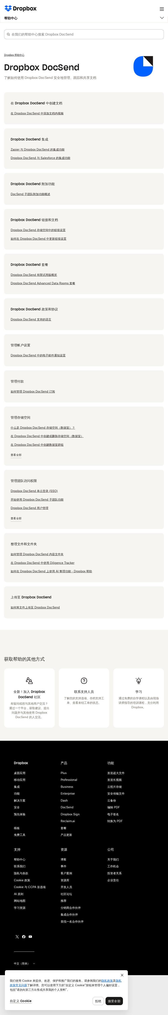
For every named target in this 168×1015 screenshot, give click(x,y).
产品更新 (66, 834)
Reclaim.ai (68, 821)
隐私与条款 (21, 873)
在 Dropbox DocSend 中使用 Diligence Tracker (42, 563)
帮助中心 (10, 18)
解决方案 (19, 800)
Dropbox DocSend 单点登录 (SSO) (34, 491)
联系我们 (19, 866)
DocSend (67, 807)
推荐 (63, 900)
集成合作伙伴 (69, 914)
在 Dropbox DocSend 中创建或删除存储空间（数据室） (47, 436)
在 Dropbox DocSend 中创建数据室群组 (37, 444)
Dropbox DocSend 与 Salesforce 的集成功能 (40, 158)
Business (67, 786)
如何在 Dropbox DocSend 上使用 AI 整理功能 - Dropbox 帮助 (51, 571)
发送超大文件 (116, 773)
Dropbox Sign (70, 814)
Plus (64, 773)
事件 (63, 866)
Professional (69, 779)
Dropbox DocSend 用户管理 (29, 508)
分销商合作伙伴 (71, 907)
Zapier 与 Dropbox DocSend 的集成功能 (38, 149)
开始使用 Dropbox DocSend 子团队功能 (37, 499)
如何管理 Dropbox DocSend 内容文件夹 (37, 554)
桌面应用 (19, 773)
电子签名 (113, 814)
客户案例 (66, 873)
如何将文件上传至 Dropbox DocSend (35, 607)
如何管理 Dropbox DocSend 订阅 (33, 391)
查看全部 (16, 455)
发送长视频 (114, 779)
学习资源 (19, 907)
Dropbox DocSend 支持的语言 (31, 319)
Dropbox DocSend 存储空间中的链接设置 (38, 230)
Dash (64, 800)
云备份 (111, 800)
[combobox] (88, 34)
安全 (17, 807)
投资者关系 (114, 873)
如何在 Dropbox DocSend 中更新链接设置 (38, 238)
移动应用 (19, 779)
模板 (17, 828)
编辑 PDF (113, 807)
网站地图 (19, 900)
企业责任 (113, 880)
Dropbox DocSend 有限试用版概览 (34, 275)
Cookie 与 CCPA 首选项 (30, 887)
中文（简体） (22, 963)
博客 (63, 859)
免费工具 (19, 834)
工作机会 (113, 866)
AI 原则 (18, 894)
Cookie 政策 (22, 880)
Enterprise (68, 793)
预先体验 (19, 814)
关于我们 (113, 859)
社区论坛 (66, 894)
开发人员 (66, 887)
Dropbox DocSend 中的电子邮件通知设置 (38, 355)
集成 (17, 786)
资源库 (65, 880)
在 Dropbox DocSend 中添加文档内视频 (37, 113)
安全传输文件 (116, 793)
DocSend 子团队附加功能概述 (30, 194)
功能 (17, 793)
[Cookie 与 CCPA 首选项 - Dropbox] (66, 990)
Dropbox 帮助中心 (14, 54)
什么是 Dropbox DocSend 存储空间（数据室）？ (43, 427)
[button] (8, 34)
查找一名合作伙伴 (72, 921)
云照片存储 (114, 786)
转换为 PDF (115, 821)
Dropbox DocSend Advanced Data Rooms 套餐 (43, 283)
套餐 (63, 828)
